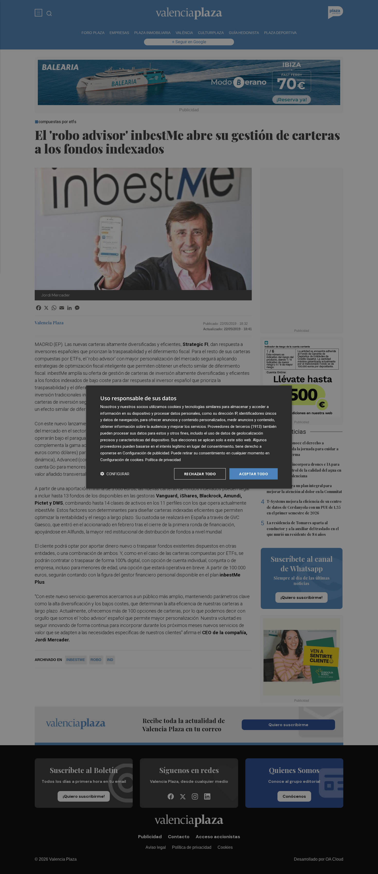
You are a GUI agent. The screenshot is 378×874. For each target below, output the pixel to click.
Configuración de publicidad (146, 453)
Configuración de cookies (121, 459)
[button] (114, 474)
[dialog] (189, 437)
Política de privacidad (163, 459)
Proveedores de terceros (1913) (235, 426)
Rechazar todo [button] (200, 473)
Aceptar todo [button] (253, 473)
